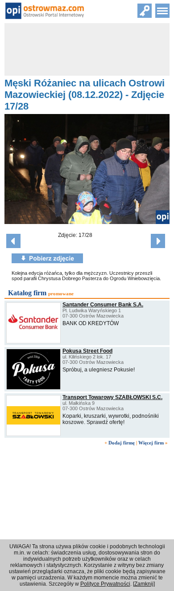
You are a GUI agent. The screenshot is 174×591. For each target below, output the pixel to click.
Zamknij (143, 584)
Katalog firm (27, 293)
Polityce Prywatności (105, 584)
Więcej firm (151, 442)
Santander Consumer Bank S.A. (102, 305)
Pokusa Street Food (87, 351)
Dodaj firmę (121, 442)
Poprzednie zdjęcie (13, 241)
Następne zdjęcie (158, 241)
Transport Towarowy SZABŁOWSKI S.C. (112, 397)
